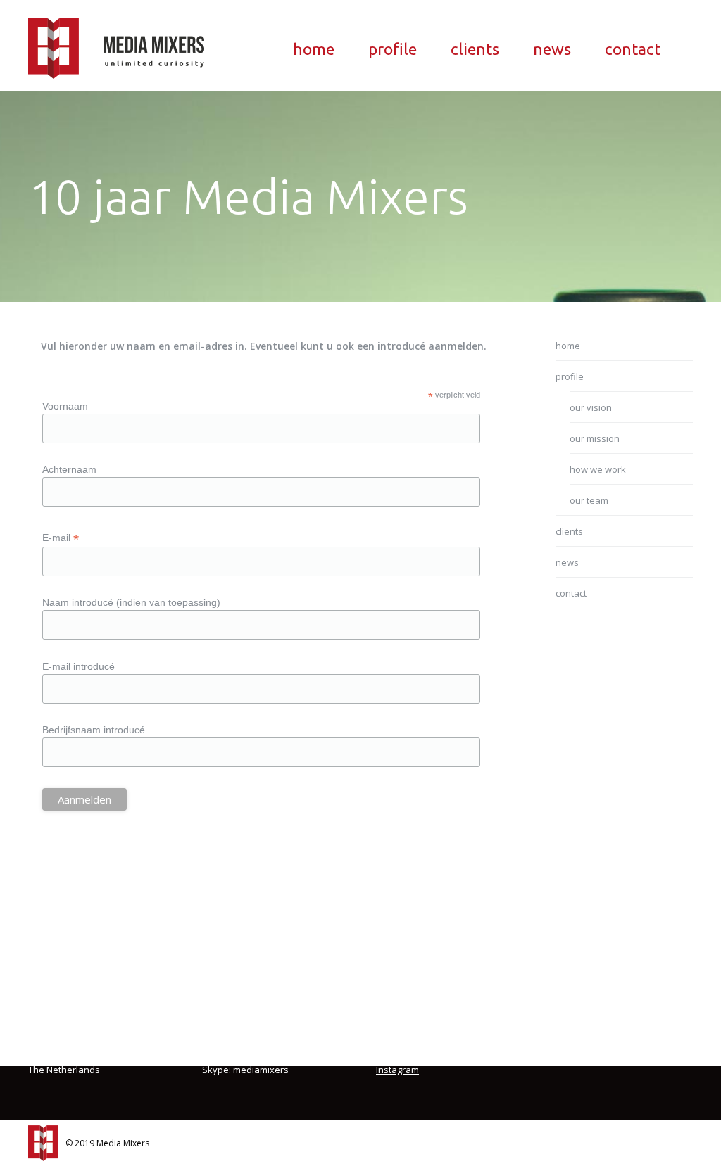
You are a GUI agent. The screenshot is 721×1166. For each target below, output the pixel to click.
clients (569, 531)
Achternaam (69, 469)
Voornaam (65, 406)
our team (589, 500)
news (567, 562)
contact (571, 593)
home (568, 345)
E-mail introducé (78, 666)
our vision (591, 407)
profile (570, 376)
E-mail (60, 538)
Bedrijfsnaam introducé (93, 729)
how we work (598, 469)
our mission (595, 438)
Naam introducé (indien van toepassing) (131, 602)
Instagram (397, 1069)
